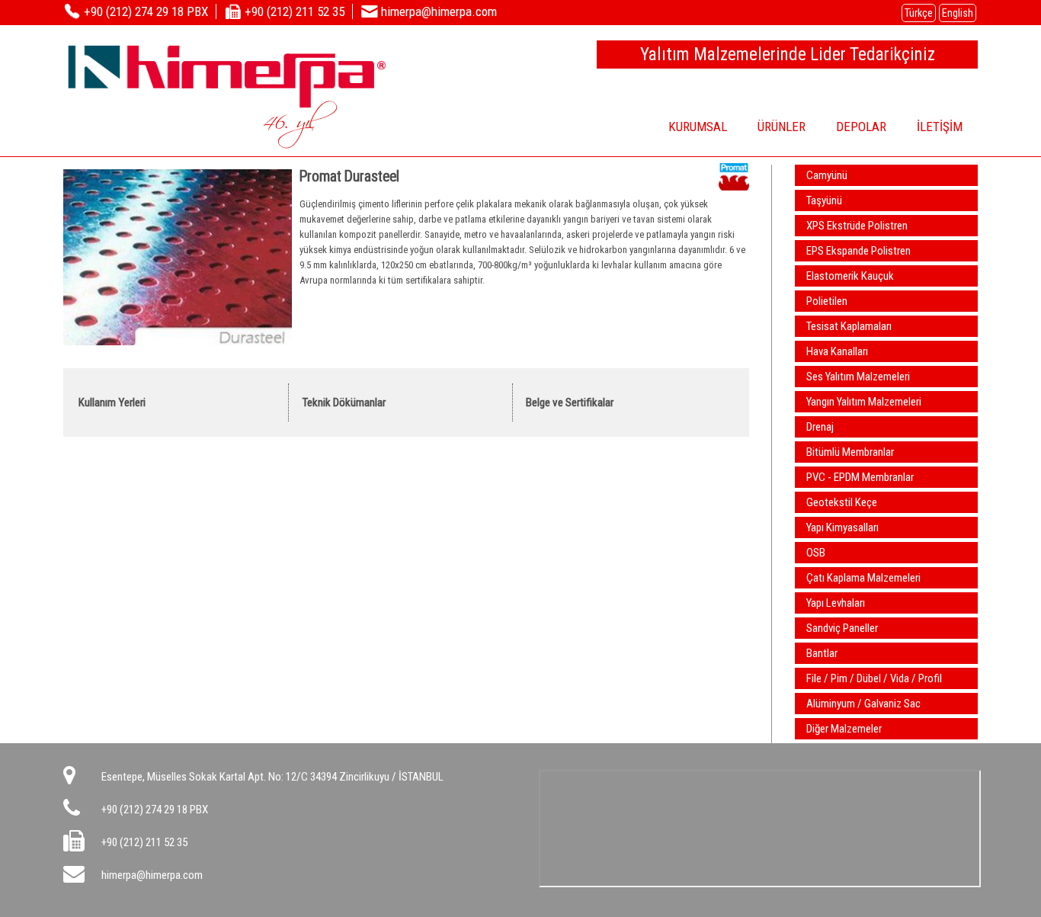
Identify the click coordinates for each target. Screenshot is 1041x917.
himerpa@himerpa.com (152, 875)
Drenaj (820, 427)
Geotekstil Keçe (841, 502)
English (957, 13)
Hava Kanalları (837, 351)
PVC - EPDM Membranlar (860, 477)
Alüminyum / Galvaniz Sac (863, 703)
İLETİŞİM (940, 126)
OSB (815, 552)
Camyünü (826, 175)
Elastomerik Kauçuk (850, 276)
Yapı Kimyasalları (842, 527)
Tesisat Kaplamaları (849, 326)
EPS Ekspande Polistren (858, 251)
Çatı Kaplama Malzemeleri (863, 578)
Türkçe (919, 13)
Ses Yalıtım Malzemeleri (858, 376)
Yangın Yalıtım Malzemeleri (863, 402)
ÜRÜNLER (782, 126)
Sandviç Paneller (842, 628)
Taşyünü (824, 200)
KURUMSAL (697, 126)
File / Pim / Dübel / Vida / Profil (874, 678)
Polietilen (826, 301)
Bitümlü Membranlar (850, 452)
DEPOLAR (861, 126)
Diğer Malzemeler (844, 729)
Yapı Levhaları (835, 603)
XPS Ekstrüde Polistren (857, 225)
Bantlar (822, 653)
